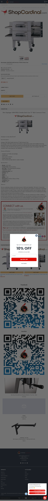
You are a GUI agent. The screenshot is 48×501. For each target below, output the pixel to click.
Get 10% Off (24, 259)
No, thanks (24, 263)
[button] (45, 498)
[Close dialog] (36, 235)
